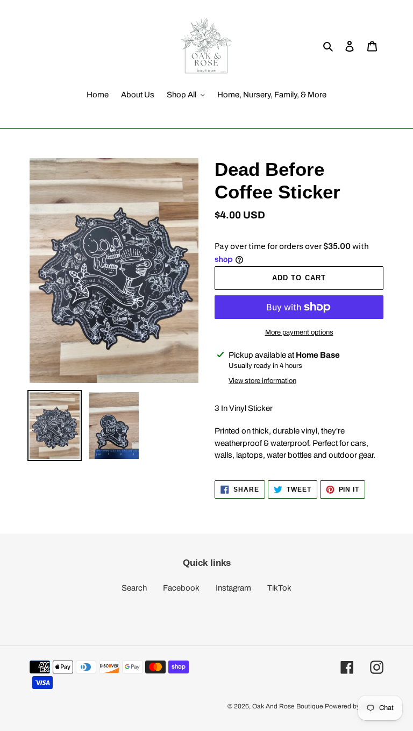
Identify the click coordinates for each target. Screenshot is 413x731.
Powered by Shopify (354, 706)
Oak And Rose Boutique (287, 706)
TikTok (279, 588)
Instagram (233, 588)
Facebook (181, 588)
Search (134, 588)
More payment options (299, 332)
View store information (262, 381)
